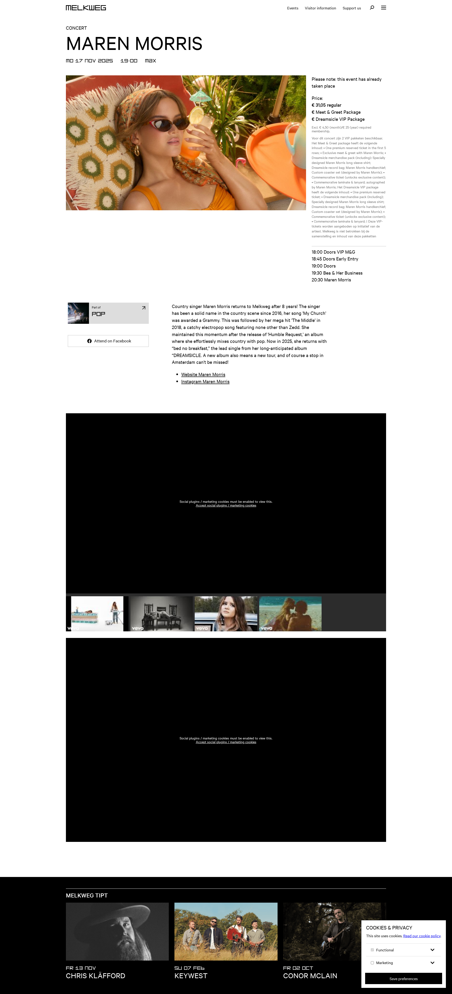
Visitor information (320, 7)
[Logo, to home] (86, 7)
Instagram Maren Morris (205, 381)
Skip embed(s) (97, 400)
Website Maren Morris (203, 374)
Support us (352, 7)
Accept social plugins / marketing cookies (226, 505)
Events (292, 7)
